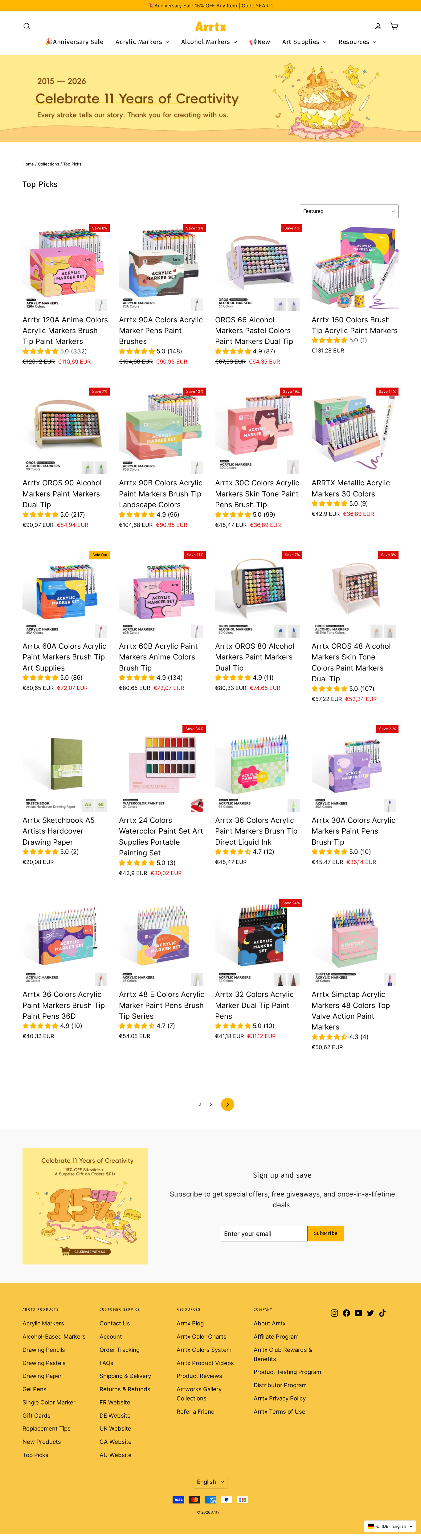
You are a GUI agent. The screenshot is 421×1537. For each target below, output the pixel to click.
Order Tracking (120, 1349)
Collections (48, 163)
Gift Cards (36, 1415)
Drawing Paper (42, 1375)
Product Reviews (199, 1375)
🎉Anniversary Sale (74, 42)
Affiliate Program (276, 1336)
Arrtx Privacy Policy (280, 1398)
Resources (354, 42)
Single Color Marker (49, 1402)
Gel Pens (34, 1389)
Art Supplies (301, 42)
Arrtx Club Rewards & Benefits (283, 1354)
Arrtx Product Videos (205, 1363)
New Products (41, 1441)
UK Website (115, 1428)
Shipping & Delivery (125, 1375)
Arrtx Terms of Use (279, 1411)
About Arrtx (270, 1323)
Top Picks (35, 1454)
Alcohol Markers (206, 42)
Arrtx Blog (190, 1323)
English (206, 1481)
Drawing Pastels (44, 1363)
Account (111, 1336)
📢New (259, 42)
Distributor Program (280, 1385)
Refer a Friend (196, 1411)
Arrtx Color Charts (202, 1336)
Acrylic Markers (140, 42)
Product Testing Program (287, 1371)
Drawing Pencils (43, 1349)
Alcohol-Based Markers (54, 1336)
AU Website (116, 1454)
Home (28, 163)
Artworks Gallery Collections (199, 1394)
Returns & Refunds (125, 1389)
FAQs (106, 1363)
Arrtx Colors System (204, 1349)
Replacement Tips (46, 1428)
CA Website (116, 1441)
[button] (41, 351)
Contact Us (115, 1323)
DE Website (115, 1415)
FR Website (115, 1402)
